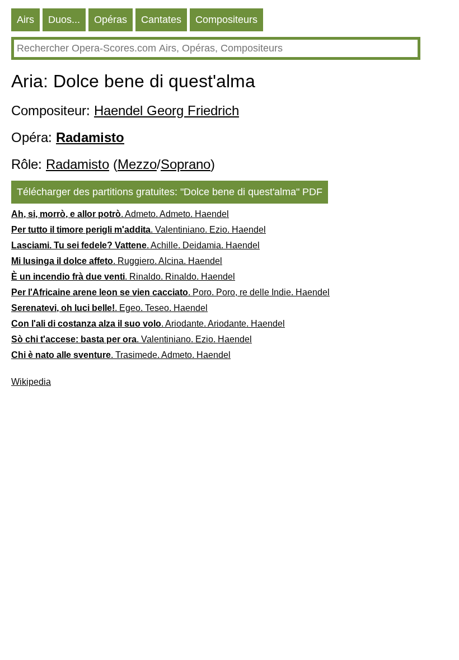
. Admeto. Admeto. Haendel (120, 214)
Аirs (25, 19)
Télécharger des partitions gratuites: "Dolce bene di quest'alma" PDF (169, 191)
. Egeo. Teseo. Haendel (109, 308)
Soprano (185, 164)
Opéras (110, 19)
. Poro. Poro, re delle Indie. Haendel (170, 292)
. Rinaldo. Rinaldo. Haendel (123, 276)
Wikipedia (31, 381)
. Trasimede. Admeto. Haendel (121, 355)
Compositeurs (226, 19)
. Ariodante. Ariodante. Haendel (148, 323)
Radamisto (77, 164)
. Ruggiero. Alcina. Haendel (116, 261)
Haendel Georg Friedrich (166, 110)
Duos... (64, 19)
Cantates (161, 19)
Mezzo (137, 164)
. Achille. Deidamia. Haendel (135, 245)
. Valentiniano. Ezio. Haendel (138, 229)
